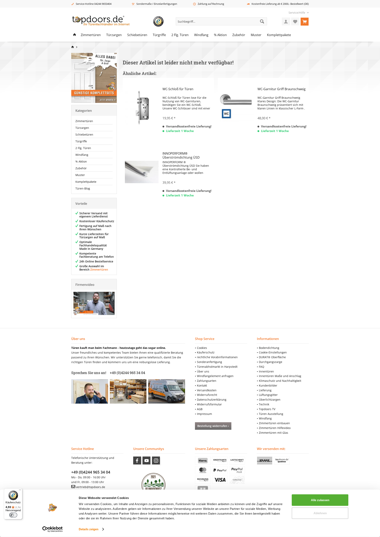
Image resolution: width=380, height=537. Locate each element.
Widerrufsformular (209, 404)
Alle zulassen (320, 500)
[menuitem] (297, 12)
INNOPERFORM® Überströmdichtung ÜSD (181, 155)
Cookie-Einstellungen (273, 352)
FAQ (261, 367)
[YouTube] (146, 460)
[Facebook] (137, 460)
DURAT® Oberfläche (272, 357)
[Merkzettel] (295, 21)
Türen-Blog (82, 188)
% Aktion (81, 161)
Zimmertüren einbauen (274, 423)
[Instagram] (156, 460)
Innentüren (266, 371)
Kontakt (202, 385)
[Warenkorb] (304, 21)
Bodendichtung (269, 348)
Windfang (81, 155)
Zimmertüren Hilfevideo (275, 428)
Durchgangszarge (270, 362)
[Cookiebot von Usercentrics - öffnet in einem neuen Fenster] (52, 529)
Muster (80, 175)
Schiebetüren (84, 134)
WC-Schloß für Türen (177, 89)
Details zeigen (88, 529)
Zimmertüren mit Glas (273, 433)
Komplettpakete (85, 182)
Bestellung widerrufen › (213, 426)
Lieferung (265, 390)
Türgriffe (81, 141)
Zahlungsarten (206, 381)
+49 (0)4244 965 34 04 (90, 472)
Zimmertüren (84, 121)
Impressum (204, 414)
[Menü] (20, 490)
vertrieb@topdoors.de (90, 487)
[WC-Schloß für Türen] (142, 107)
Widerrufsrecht (207, 395)
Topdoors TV (267, 409)
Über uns (203, 371)
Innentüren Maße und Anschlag (280, 376)
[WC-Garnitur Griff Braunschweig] (237, 107)
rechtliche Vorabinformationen (217, 357)
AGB (199, 409)
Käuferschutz (206, 352)
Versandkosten (207, 390)
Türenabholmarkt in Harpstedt (217, 367)
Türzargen (82, 128)
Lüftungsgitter (268, 395)
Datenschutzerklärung (211, 399)
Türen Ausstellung (271, 414)
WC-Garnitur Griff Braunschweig (281, 89)
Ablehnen (320, 513)
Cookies (202, 348)
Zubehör (81, 168)
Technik (264, 404)
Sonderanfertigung (209, 362)
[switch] (13, 515)
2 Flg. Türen (83, 148)
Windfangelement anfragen (215, 376)
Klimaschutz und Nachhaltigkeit (280, 381)
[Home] (74, 35)
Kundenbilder (268, 385)
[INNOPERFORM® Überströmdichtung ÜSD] (142, 172)
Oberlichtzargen (269, 399)
